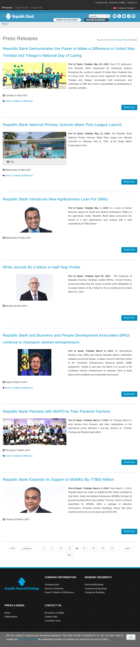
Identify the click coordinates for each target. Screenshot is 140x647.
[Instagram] (129, 16)
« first (12, 548)
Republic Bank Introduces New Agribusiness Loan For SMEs (55, 199)
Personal (7, 7)
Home (112, 40)
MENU (5, 24)
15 (103, 548)
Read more (129, 107)
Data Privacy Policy (27, 639)
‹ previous (27, 548)
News (118, 40)
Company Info (101, 2)
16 (112, 548)
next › (128, 548)
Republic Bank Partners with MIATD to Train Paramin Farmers (56, 411)
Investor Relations (54, 588)
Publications (11, 616)
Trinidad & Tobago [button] (125, 8)
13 (84, 548)
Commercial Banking (96, 588)
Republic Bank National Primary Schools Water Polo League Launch (62, 124)
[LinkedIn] (133, 16)
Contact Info (51, 616)
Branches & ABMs (117, 2)
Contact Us (132, 2)
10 (60, 548)
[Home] (19, 16)
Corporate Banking (94, 592)
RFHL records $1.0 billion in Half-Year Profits (41, 267)
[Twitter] (119, 16)
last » (70, 555)
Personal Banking (94, 584)
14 (93, 548)
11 (70, 548)
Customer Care (53, 620)
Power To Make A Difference (19, 101)
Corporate (36, 7)
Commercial (21, 7)
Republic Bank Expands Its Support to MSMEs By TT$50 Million (58, 479)
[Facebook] (114, 16)
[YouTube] (124, 16)
